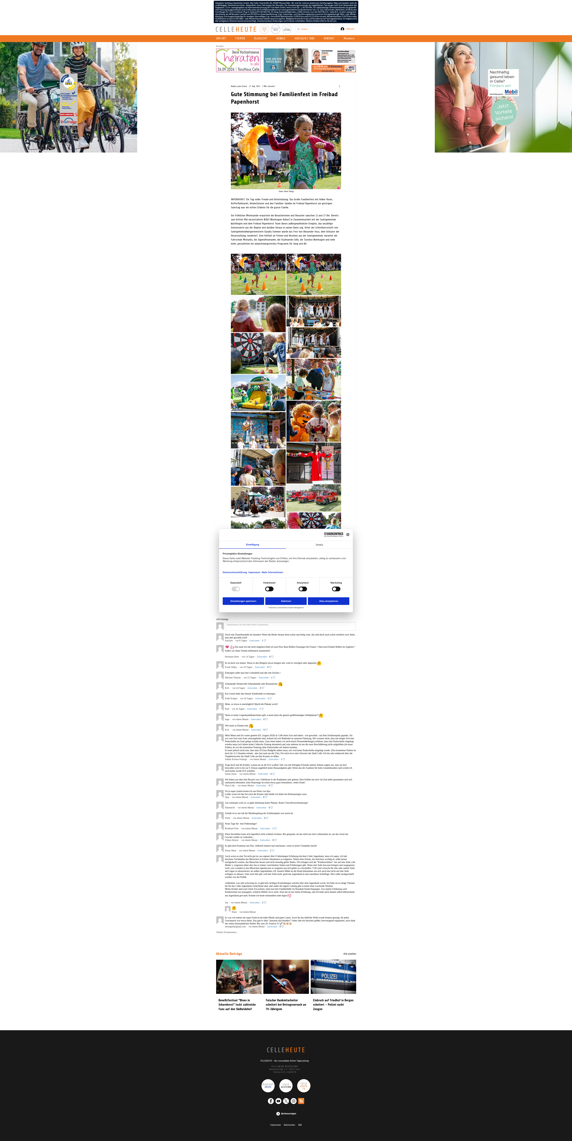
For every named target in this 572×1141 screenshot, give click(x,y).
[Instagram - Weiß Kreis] (294, 1098)
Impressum (275, 1122)
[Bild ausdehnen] (258, 274)
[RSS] (301, 1098)
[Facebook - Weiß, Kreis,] (271, 1098)
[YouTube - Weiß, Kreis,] (278, 1098)
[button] (282, 38)
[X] (286, 1098)
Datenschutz (289, 1122)
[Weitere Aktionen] (339, 86)
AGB (300, 1122)
